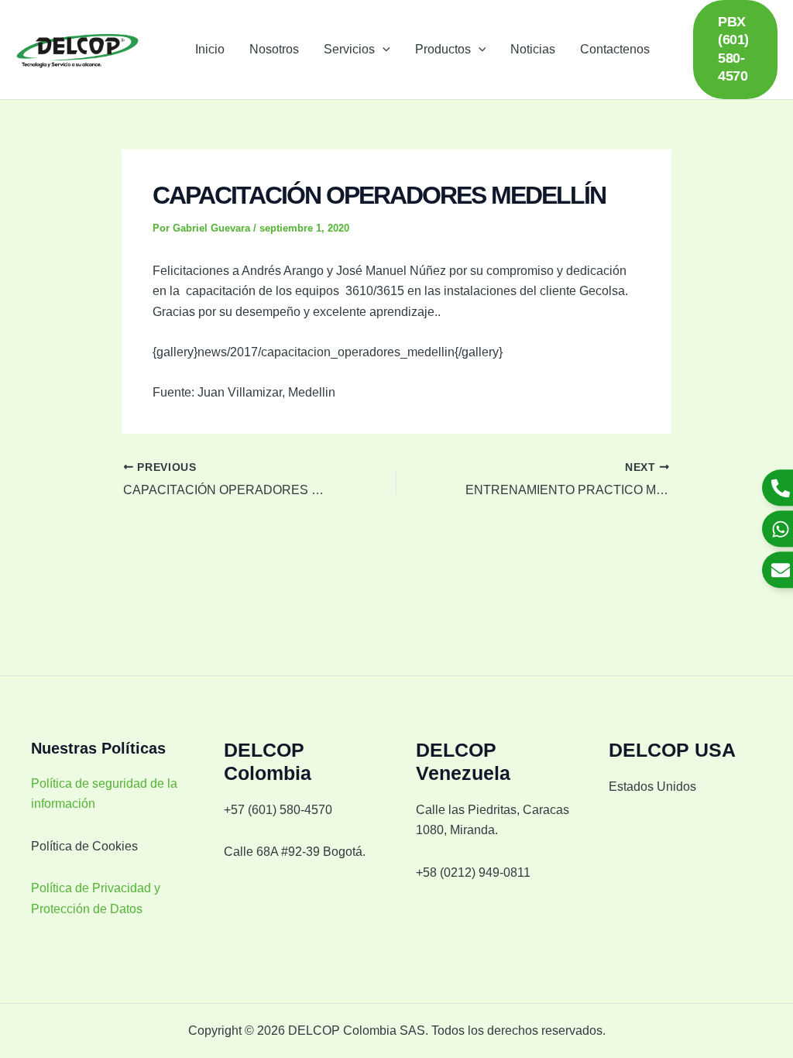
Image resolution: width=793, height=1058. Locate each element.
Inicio (210, 49)
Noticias (532, 49)
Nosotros (274, 49)
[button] (382, 49)
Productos (443, 49)
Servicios (349, 49)
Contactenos (615, 49)
